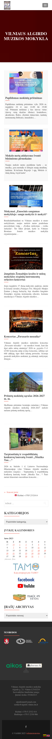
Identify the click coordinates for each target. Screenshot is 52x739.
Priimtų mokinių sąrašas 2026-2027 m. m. (24, 397)
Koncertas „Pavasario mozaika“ (22, 336)
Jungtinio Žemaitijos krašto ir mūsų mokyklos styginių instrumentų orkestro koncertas (24, 276)
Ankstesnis (8, 559)
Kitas (13, 559)
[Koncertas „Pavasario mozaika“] (26, 320)
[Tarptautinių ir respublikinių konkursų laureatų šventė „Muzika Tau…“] (26, 438)
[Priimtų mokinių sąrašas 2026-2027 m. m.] (26, 381)
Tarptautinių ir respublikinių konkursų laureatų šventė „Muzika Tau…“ (24, 457)
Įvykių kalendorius (19, 530)
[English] (48, 735)
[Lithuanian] (45, 735)
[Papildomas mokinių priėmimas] (26, 82)
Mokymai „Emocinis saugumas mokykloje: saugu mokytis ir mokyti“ (25, 212)
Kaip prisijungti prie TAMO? (26, 572)
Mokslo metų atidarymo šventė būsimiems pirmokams (23, 157)
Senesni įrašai (11, 492)
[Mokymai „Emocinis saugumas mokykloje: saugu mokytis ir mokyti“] (26, 195)
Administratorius (33, 733)
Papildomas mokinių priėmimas (23, 98)
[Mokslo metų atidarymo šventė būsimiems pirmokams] (26, 140)
